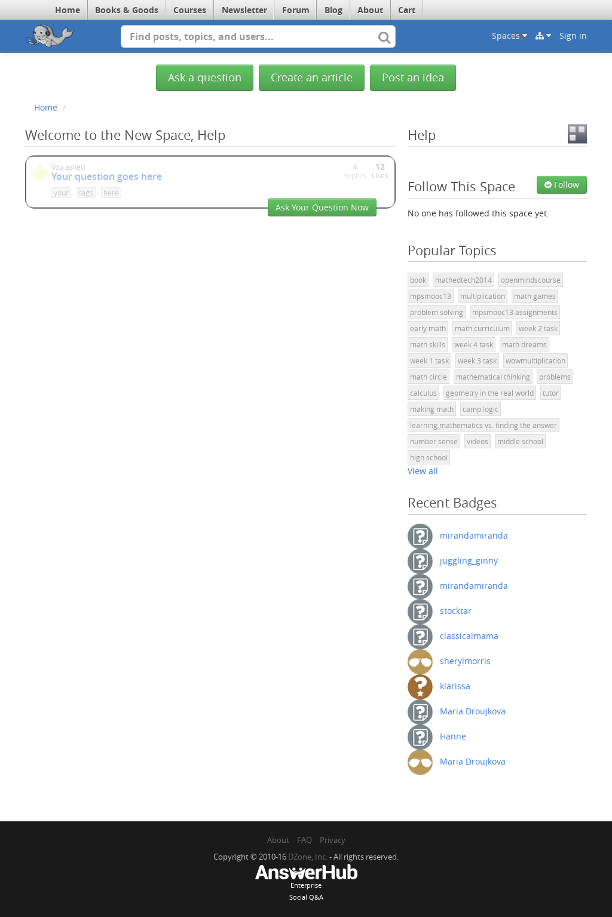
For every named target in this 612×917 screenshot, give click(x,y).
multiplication (482, 296)
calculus (423, 393)
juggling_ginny (469, 560)
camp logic (480, 409)
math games (535, 296)
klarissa (455, 685)
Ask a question (204, 77)
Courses (189, 10)
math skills (427, 344)
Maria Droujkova (473, 710)
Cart (406, 10)
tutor (551, 393)
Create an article (312, 77)
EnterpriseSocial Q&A (306, 891)
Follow (565, 184)
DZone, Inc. (308, 856)
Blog (333, 10)
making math (432, 409)
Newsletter (244, 10)
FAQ (304, 840)
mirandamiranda (474, 534)
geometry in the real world (490, 393)
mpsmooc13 (430, 296)
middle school (520, 441)
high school (429, 457)
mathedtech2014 (463, 280)
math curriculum (482, 328)
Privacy (332, 840)
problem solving (436, 312)
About (370, 10)
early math (428, 328)
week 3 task (477, 360)
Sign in (573, 35)
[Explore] (543, 36)
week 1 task (429, 360)
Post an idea (413, 77)
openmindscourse (531, 280)
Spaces (507, 35)
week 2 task (538, 328)
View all (423, 470)
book (418, 280)
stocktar (456, 610)
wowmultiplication (535, 360)
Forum (296, 10)
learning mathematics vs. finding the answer (483, 425)
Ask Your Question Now (322, 207)
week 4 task (473, 344)
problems (555, 376)
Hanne (453, 735)
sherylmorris (465, 660)
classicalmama (469, 635)
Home (67, 10)
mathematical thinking (493, 376)
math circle (428, 376)
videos (477, 441)
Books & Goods (126, 10)
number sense (434, 441)
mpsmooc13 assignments (515, 312)
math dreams (524, 344)
